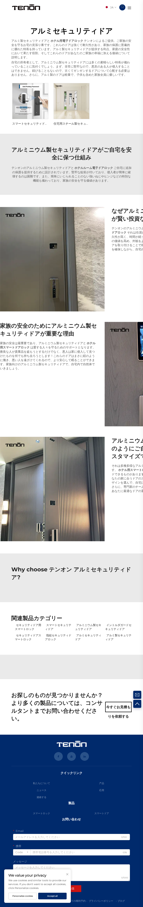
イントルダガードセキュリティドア (118, 627)
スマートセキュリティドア (58, 627)
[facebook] (58, 756)
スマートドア (101, 813)
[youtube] (71, 756)
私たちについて (41, 783)
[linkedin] (84, 756)
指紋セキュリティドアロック (58, 637)
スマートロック (41, 813)
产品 (101, 783)
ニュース (41, 790)
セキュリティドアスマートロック (28, 637)
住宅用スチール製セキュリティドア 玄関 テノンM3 (88, 123)
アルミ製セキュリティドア (118, 637)
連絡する (41, 797)
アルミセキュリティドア (88, 637)
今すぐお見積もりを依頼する (118, 708)
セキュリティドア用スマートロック (28, 627)
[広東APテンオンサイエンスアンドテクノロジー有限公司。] (26, 7)
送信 (71, 888)
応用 (101, 790)
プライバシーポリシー (101, 900)
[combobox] (22, 852)
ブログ (121, 900)
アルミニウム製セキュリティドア (88, 627)
